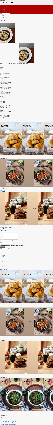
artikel (2, 252)
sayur (14, 424)
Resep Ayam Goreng (4, 262)
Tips (2, 264)
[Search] (0, 12)
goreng (12, 421)
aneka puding (6, 420)
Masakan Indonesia (4, 188)
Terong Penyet (2, 190)
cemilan (9, 421)
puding (2, 260)
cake (6, 421)
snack (2, 155)
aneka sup (14, 420)
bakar (5, 421)
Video (2, 6)
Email (1, 242)
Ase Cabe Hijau (2, 414)
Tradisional (3, 8)
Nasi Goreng (3, 259)
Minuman (3, 7)
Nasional (10, 423)
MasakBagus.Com (7, 2)
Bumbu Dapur (3, 11)
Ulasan (2, 266)
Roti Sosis (1, 157)
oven (8, 424)
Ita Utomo (6, 22)
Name (1, 240)
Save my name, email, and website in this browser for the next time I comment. (12, 245)
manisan (7, 423)
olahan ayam (14, 423)
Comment (1, 239)
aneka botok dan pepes (4, 418)
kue (15, 421)
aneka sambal (10, 420)
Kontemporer (3, 10)
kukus (5, 423)
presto (10, 424)
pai (9, 424)
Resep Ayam (3, 261)
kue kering (2, 423)
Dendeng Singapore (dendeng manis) (6, 227)
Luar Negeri (3, 9)
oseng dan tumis (4, 424)
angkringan (2, 421)
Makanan (3, 17)
